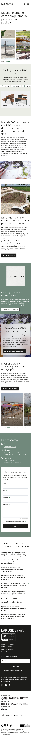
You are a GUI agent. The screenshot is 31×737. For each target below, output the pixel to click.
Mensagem (6, 504)
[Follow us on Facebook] (6, 685)
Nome (5, 483)
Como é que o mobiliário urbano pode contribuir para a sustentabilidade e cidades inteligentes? (13, 616)
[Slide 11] (22, 427)
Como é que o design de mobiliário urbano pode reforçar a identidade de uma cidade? (13, 577)
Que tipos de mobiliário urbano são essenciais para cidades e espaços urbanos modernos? (12, 561)
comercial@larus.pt (10, 446)
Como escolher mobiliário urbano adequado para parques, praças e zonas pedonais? (12, 569)
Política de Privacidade (7, 644)
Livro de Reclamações (7, 652)
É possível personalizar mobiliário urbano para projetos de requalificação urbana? (13, 608)
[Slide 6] (14, 427)
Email (5, 490)
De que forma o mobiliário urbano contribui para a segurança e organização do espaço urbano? (11, 600)
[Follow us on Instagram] (2, 685)
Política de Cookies (6, 646)
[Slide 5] (12, 427)
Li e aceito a (15, 521)
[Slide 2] (5, 427)
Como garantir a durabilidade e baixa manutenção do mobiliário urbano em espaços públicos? (13, 593)
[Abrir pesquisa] (24, 4)
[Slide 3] (8, 427)
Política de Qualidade (7, 649)
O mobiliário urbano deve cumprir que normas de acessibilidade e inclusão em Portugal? (13, 585)
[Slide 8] (17, 427)
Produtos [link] (8, 61)
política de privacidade (18, 521)
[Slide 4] (11, 427)
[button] (8, 255)
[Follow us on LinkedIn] (9, 685)
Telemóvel (6, 497)
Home (2, 61)
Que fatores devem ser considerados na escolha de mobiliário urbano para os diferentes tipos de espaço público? (13, 554)
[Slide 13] (25, 427)
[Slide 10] (20, 427)
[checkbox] (3, 521)
